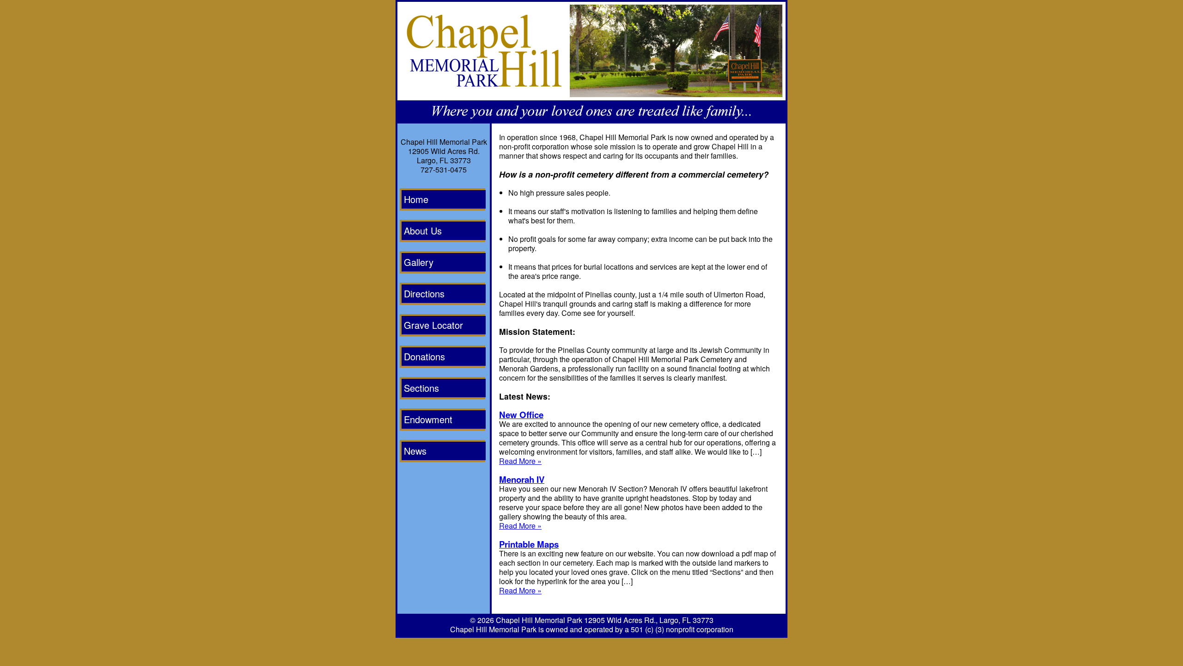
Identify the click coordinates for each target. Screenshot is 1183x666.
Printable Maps (529, 544)
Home (416, 199)
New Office (521, 414)
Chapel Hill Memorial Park (539, 620)
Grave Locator (433, 325)
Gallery (418, 262)
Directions (424, 293)
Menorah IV (521, 479)
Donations (424, 356)
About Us (423, 230)
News (415, 450)
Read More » (520, 461)
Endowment (428, 419)
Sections (421, 388)
